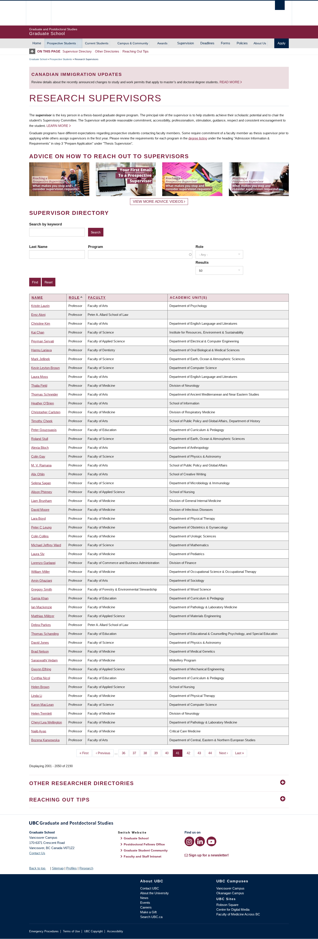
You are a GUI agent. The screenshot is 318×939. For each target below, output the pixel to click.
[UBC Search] (280, 5)
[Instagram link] (189, 841)
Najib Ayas (38, 731)
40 (168, 753)
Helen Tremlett (41, 713)
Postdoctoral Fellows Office (144, 844)
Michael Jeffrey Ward (46, 545)
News (144, 898)
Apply (282, 43)
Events (145, 902)
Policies (242, 43)
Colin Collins (40, 536)
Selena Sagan (41, 483)
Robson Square (227, 905)
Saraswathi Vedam (44, 660)
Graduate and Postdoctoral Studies (159, 823)
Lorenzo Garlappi (43, 563)
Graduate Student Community (146, 850)
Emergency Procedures (44, 931)
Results (202, 262)
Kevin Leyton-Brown (45, 368)
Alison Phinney (41, 492)
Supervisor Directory (77, 51)
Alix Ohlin (38, 474)
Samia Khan (39, 598)
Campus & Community (132, 43)
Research (86, 868)
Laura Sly (38, 554)
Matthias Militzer (42, 616)
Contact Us (37, 853)
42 (190, 753)
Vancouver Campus (230, 888)
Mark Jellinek (40, 359)
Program (95, 247)
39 (157, 753)
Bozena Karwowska (45, 740)
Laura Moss (39, 376)
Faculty (97, 297)
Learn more (57, 126)
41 (179, 753)
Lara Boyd (38, 518)
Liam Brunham (41, 501)
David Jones (40, 642)
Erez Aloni (38, 314)
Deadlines (207, 43)
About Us (260, 43)
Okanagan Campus (230, 893)
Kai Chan (37, 332)
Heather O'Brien (42, 403)
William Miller (40, 571)
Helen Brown (40, 687)
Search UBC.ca (151, 917)
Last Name (38, 247)
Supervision (185, 43)
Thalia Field (39, 385)
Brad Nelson (40, 651)
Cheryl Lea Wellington (46, 722)
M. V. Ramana (41, 465)
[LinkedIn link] (200, 841)
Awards (162, 43)
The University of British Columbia (38, 13)
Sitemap (58, 868)
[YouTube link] (211, 841)
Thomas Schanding (45, 634)
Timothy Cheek (42, 421)
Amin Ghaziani (41, 580)
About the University (154, 893)
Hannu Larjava (41, 350)
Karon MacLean (42, 704)
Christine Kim (40, 323)
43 (201, 753)
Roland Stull (39, 439)
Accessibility (115, 931)
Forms (225, 43)
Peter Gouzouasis (44, 430)
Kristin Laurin (40, 306)
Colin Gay (38, 456)
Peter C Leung (41, 527)
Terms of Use (71, 931)
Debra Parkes (41, 625)
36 (125, 753)
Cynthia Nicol (40, 678)
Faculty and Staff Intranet (142, 856)
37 (136, 753)
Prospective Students (61, 43)
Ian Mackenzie (41, 607)
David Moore (40, 509)
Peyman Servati (42, 341)
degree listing (197, 138)
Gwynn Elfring (41, 669)
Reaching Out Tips (135, 51)
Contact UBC (149, 888)
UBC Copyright (93, 931)
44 (211, 753)
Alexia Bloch (40, 447)
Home (36, 43)
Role (199, 247)
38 (146, 753)
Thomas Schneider (44, 394)
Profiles (71, 868)
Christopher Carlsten (45, 412)
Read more (230, 82)
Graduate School (38, 59)
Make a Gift (148, 912)
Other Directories (107, 51)
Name (37, 297)
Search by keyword (45, 224)
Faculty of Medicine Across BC (238, 914)
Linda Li (36, 696)
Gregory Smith (41, 589)
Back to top (37, 868)
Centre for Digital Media (232, 909)
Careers (146, 907)
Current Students (96, 43)
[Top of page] (33, 51)
